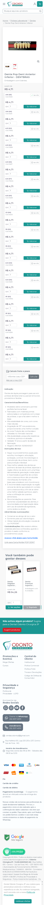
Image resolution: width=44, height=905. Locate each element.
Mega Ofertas (8, 662)
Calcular (34, 377)
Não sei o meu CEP (14, 380)
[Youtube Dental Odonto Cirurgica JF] (17, 708)
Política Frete (29, 669)
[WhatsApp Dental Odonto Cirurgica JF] (5, 708)
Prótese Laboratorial (18, 21)
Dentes (33, 21)
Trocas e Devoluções (33, 672)
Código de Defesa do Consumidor (33, 677)
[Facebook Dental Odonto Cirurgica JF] (22, 708)
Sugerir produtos (12, 630)
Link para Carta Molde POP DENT (20, 542)
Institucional (29, 662)
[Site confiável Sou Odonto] (14, 852)
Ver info (36, 95)
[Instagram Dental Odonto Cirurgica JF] (11, 708)
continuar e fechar (23, 901)
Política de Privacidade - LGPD (10, 692)
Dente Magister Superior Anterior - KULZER (11, 584)
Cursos (5, 666)
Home (5, 21)
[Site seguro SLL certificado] (14, 837)
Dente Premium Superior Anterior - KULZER (29, 584)
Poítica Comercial (31, 666)
